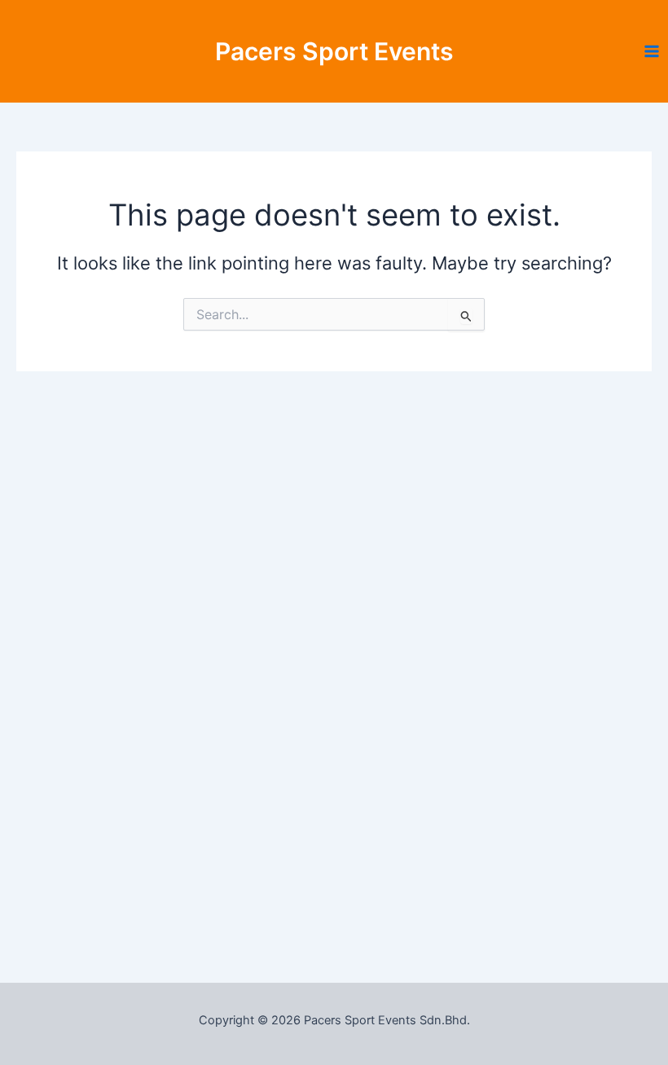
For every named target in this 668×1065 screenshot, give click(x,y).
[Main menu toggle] (651, 51)
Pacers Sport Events (334, 51)
